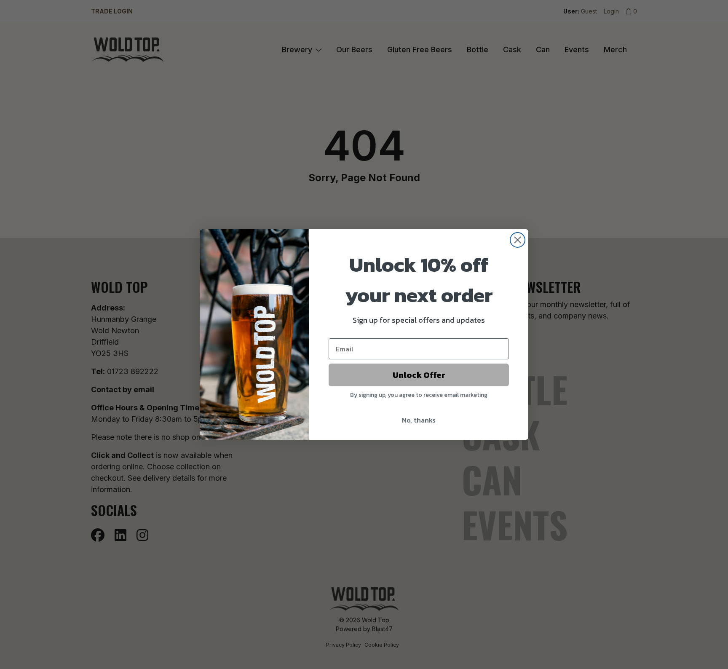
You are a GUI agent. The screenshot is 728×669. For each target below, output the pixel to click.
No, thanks (419, 420)
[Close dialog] (517, 240)
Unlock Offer (419, 375)
